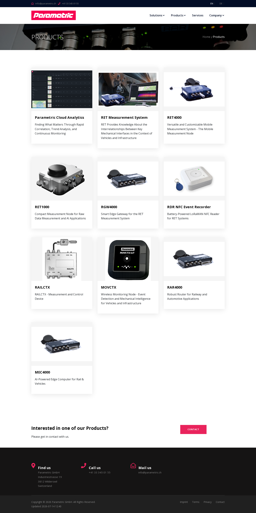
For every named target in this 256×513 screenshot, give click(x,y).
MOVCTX (108, 287)
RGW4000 (109, 207)
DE (221, 3)
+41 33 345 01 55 (70, 3)
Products (177, 15)
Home (206, 37)
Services (197, 15)
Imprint (184, 502)
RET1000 (42, 207)
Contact (193, 429)
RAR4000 (174, 287)
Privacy (208, 502)
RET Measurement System (124, 117)
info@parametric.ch (45, 3)
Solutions (156, 15)
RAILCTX (42, 287)
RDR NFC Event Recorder (189, 207)
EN (211, 3)
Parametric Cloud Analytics (59, 117)
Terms (195, 502)
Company (215, 15)
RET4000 (174, 117)
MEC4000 (42, 372)
